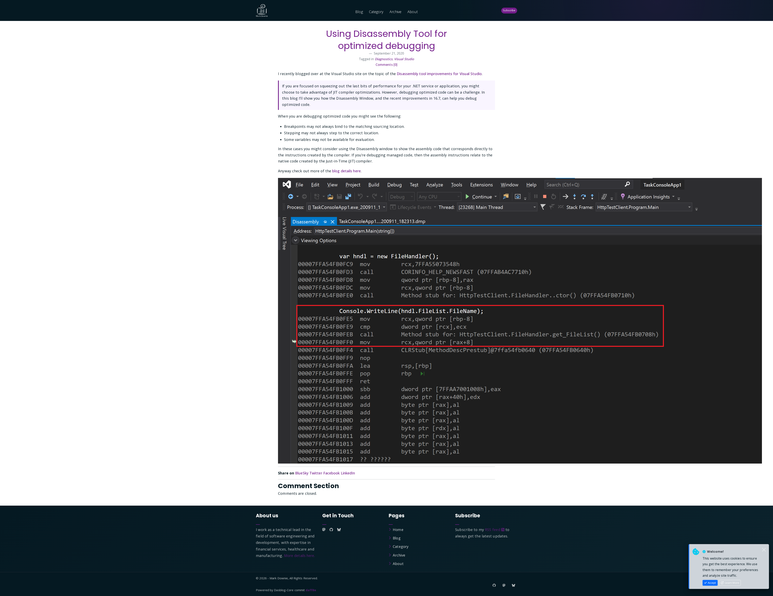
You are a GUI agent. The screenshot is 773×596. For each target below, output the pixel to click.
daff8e (311, 590)
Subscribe (509, 10)
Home (398, 529)
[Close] (764, 550)
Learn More (731, 583)
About (412, 11)
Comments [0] (386, 64)
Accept (711, 583)
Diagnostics (384, 59)
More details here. (299, 555)
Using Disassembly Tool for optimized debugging (386, 39)
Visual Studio (404, 59)
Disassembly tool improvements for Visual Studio (439, 73)
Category (376, 11)
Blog (359, 11)
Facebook (331, 473)
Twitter (315, 473)
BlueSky (301, 473)
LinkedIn (348, 473)
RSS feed (493, 529)
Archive (396, 11)
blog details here (346, 170)
